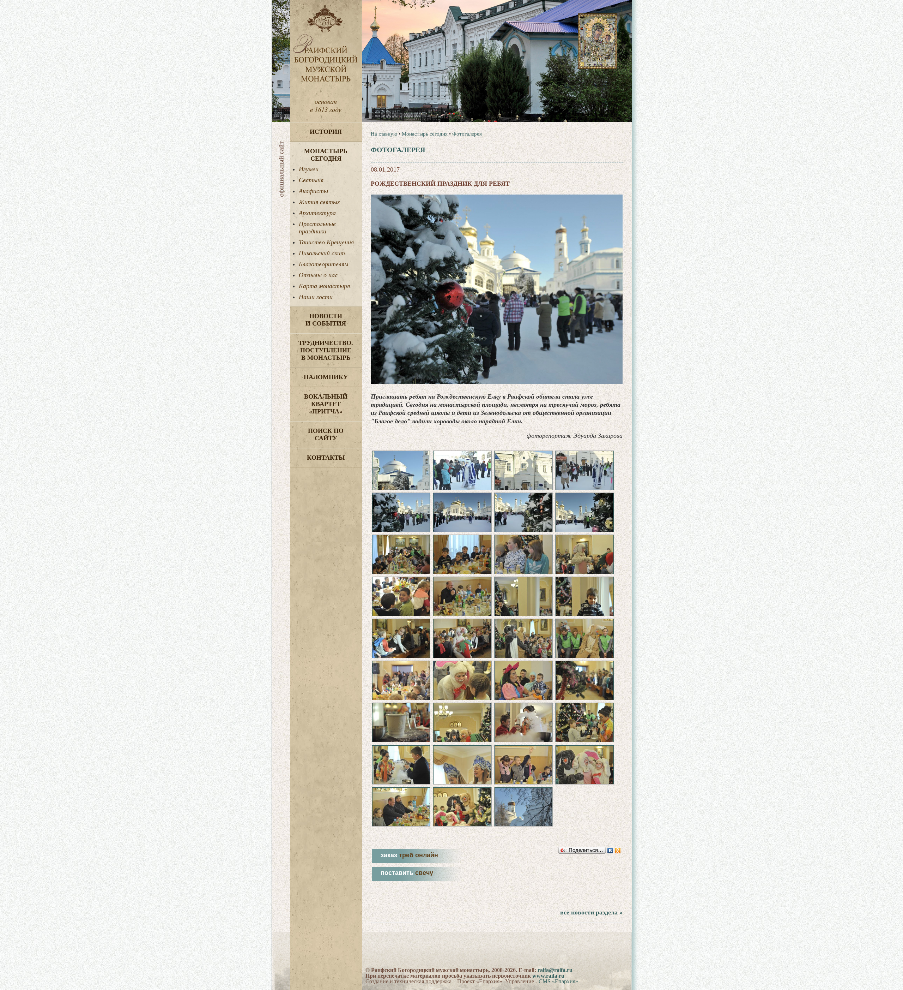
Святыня (311, 180)
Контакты (326, 457)
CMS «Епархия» (558, 981)
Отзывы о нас (318, 275)
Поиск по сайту (326, 434)
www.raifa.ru (548, 976)
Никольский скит (322, 253)
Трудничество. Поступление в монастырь (325, 350)
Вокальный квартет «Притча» (325, 404)
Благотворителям (323, 264)
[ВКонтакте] (610, 850)
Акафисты (313, 191)
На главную (384, 134)
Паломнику (326, 377)
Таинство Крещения (326, 242)
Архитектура (317, 212)
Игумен (309, 169)
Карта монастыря (324, 286)
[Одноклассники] (618, 850)
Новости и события (325, 319)
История (326, 131)
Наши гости (316, 296)
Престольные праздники (317, 227)
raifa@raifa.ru (555, 970)
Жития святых (319, 201)
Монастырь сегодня (325, 155)
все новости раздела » (591, 912)
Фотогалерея (467, 134)
